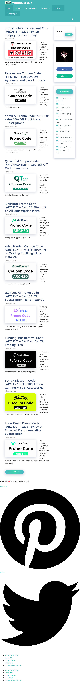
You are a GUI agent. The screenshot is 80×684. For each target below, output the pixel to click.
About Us (18, 8)
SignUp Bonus (65, 147)
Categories (44, 8)
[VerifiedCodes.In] (8, 2)
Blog (61, 104)
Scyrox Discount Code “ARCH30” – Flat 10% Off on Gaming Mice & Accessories (24, 383)
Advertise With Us (31, 8)
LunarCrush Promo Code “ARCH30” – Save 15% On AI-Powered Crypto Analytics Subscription (24, 428)
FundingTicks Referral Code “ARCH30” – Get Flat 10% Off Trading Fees (24, 341)
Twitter (64, 69)
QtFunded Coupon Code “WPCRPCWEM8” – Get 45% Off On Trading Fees (26, 164)
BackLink (57, 8)
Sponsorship (11, 14)
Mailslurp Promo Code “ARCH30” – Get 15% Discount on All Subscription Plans (25, 207)
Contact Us (9, 658)
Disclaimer (9, 663)
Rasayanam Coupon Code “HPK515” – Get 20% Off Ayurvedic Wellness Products (25, 76)
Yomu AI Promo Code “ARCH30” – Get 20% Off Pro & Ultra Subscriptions (27, 119)
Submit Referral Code (13, 665)
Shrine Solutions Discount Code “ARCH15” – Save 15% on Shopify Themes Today (27, 31)
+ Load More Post (15, 472)
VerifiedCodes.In (22, 2)
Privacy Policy (10, 660)
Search (59, 31)
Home (9, 8)
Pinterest (64, 76)
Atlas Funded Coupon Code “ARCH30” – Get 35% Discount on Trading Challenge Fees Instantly (25, 251)
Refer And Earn (66, 137)
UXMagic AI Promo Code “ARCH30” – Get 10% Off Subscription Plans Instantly (24, 296)
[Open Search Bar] (72, 19)
